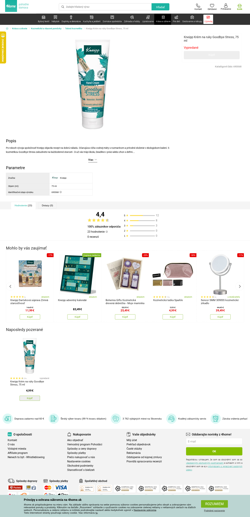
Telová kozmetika (73, 28)
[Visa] (61, 487)
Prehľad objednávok (139, 444)
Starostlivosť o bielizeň (81, 470)
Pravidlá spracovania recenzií (144, 461)
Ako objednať (75, 440)
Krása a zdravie (19, 28)
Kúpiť (212, 54)
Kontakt (12, 440)
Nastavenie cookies (78, 461)
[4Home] (8, 28)
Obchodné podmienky (80, 465)
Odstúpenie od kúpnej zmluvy (144, 457)
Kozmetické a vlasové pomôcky (46, 28)
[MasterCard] (48, 487)
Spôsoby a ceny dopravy (82, 448)
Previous (10, 286)
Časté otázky (134, 448)
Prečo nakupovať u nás (81, 457)
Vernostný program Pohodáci (84, 444)
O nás (11, 444)
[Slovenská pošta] (31, 487)
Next (239, 286)
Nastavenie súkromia (145, 510)
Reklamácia (134, 453)
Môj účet (132, 440)
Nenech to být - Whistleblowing (26, 457)
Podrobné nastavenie (214, 510)
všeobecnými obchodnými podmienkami (205, 463)
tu (97, 512)
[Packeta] (15, 487)
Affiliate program (18, 453)
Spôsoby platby (76, 453)
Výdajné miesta (17, 448)
